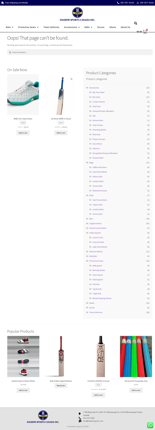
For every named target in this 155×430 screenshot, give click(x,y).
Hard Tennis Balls (100, 172)
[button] (135, 23)
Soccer (101, 27)
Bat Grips (96, 97)
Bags (91, 162)
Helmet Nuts (98, 120)
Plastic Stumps (99, 139)
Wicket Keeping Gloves (102, 298)
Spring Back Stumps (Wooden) (105, 153)
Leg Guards (97, 289)
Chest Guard (98, 275)
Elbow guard (98, 279)
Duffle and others (100, 167)
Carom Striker (98, 242)
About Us (125, 27)
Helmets (96, 284)
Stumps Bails (98, 158)
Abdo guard (97, 265)
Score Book (97, 144)
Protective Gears (27, 27)
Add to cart (23, 133)
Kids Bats (93, 256)
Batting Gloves (99, 270)
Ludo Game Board (100, 247)
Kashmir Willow (95, 251)
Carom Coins (98, 237)
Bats (8, 27)
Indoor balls (98, 176)
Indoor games (95, 233)
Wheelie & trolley (100, 190)
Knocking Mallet (99, 129)
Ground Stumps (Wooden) (103, 111)
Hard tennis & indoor (97, 228)
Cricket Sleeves (99, 102)
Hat (94, 116)
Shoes (112, 27)
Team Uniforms (51, 27)
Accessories (70, 27)
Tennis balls (98, 186)
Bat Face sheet (99, 92)
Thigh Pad (97, 293)
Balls (87, 27)
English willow (95, 223)
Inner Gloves (98, 125)
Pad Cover (97, 134)
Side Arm (96, 148)
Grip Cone (97, 106)
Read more (61, 385)
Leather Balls (98, 181)
